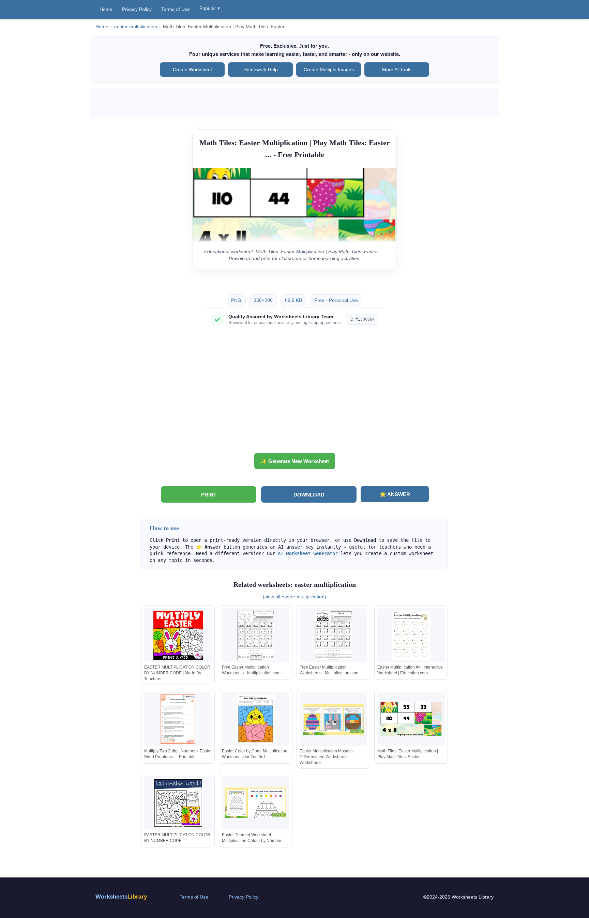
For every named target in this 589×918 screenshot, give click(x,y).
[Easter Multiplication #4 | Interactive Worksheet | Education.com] (411, 635)
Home (106, 9)
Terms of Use (175, 9)
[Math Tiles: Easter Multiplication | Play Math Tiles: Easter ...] (411, 719)
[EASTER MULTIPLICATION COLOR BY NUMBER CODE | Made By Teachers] (178, 635)
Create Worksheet (192, 69)
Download (308, 495)
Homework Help (260, 69)
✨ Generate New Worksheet (294, 461)
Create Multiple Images (329, 69)
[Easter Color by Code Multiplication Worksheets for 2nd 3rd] (255, 719)
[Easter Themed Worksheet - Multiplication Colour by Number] (255, 803)
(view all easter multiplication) (294, 596)
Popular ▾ (209, 8)
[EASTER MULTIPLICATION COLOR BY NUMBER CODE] (178, 803)
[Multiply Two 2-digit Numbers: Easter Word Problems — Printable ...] (178, 719)
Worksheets (121, 896)
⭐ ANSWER (395, 494)
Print (208, 495)
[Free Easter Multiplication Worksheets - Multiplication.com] (255, 635)
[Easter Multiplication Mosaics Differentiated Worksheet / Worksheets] (333, 719)
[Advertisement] (294, 392)
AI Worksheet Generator (308, 553)
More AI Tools (396, 69)
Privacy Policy (137, 9)
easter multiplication (135, 26)
